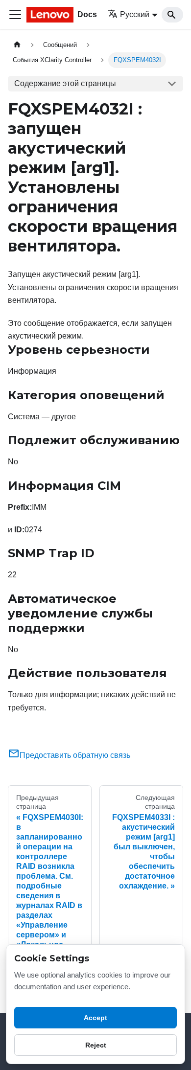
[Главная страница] (17, 44)
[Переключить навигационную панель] (15, 14)
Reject (95, 1045)
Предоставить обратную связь (75, 755)
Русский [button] (134, 14)
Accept (95, 1018)
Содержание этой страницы (65, 83)
